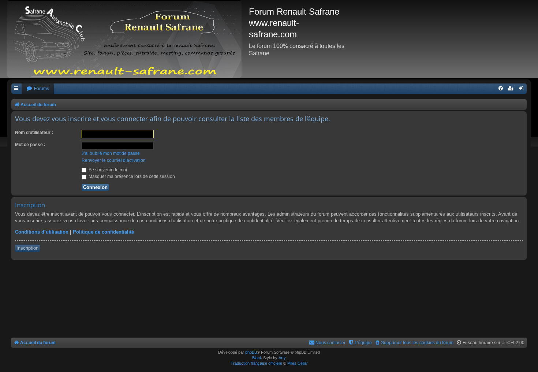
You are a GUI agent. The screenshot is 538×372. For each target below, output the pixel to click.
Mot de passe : (30, 144)
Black (257, 358)
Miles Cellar (297, 363)
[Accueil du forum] (128, 39)
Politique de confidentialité (103, 232)
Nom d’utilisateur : (34, 132)
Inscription (27, 248)
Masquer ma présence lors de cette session (131, 176)
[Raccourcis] (16, 89)
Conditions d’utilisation (41, 232)
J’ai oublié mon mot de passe (111, 153)
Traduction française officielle (256, 363)
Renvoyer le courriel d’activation (114, 160)
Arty (282, 358)
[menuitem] (38, 89)
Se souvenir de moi (107, 169)
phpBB (251, 352)
